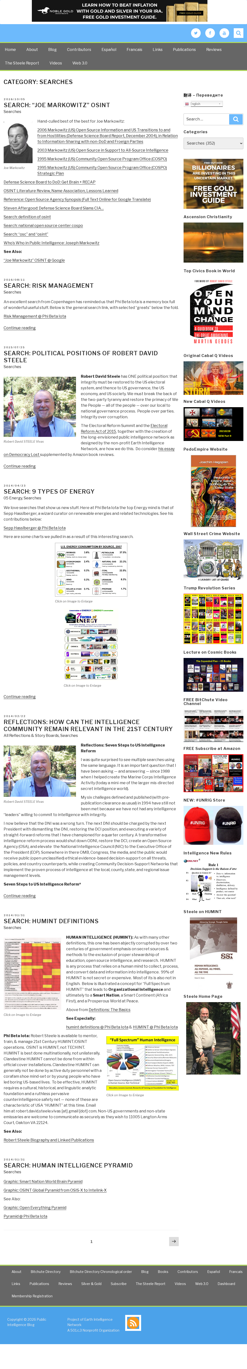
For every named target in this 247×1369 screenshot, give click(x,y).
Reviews (214, 49)
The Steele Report (22, 63)
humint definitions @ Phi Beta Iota (97, 1027)
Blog (52, 49)
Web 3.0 (79, 63)
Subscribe (119, 1284)
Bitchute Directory (46, 1272)
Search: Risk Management (49, 285)
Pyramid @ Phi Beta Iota (25, 1216)
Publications (184, 49)
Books (163, 1272)
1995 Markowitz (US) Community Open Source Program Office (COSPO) (102, 159)
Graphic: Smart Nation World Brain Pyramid (43, 1181)
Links (158, 49)
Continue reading (20, 328)
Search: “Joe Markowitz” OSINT (57, 105)
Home (10, 49)
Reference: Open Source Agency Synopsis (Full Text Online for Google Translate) (77, 199)
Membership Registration (32, 1296)
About (32, 49)
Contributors (79, 49)
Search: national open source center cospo (43, 225)
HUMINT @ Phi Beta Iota (155, 1027)
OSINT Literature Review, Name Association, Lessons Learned (61, 191)
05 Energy (13, 498)
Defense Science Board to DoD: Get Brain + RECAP (50, 182)
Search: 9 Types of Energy (49, 491)
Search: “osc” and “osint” (26, 234)
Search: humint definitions (51, 921)
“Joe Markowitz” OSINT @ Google (34, 260)
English (194, 104)
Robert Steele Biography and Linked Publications (49, 1140)
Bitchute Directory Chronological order (101, 1272)
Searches (12, 111)
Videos (55, 63)
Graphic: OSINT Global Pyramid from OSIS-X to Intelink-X (55, 1190)
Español (109, 49)
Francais (134, 49)
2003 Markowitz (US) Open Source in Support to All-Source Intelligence (102, 150)
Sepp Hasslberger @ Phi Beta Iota (35, 528)
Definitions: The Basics (109, 1009)
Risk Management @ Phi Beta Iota (35, 316)
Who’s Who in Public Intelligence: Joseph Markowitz (51, 243)
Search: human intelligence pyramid (68, 1165)
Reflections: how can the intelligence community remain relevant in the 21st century (88, 726)
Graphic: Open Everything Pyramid (35, 1207)
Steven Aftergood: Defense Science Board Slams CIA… (54, 208)
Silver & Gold (91, 1284)
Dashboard (226, 1284)
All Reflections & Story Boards (31, 735)
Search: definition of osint (27, 217)
